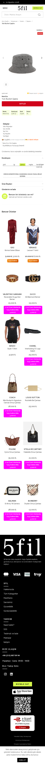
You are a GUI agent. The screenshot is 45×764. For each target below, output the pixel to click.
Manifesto (8, 598)
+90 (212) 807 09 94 (11, 655)
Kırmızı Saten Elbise (12, 250)
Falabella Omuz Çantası (33, 452)
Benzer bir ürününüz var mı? (21, 195)
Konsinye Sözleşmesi (22, 740)
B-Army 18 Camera (12, 504)
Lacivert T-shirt (32, 250)
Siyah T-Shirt (12, 349)
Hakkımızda (9, 589)
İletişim (7, 642)
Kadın (22, 21)
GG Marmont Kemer (32, 297)
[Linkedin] (11, 674)
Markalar (7, 638)
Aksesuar (14, 21)
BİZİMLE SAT (38, 8)
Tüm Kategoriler (11, 594)
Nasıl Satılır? (9, 625)
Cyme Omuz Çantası (12, 452)
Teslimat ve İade (11, 633)
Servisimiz (8, 602)
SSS (5, 629)
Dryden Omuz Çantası (32, 504)
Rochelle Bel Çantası (32, 400)
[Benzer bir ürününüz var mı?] (5, 196)
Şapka (29, 21)
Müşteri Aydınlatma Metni (22, 744)
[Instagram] (5, 674)
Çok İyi (13, 113)
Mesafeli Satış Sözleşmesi (22, 736)
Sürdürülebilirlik (10, 611)
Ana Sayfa (5, 21)
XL (28, 113)
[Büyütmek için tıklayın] (6, 84)
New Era (5, 96)
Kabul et (22, 760)
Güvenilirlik (8, 606)
